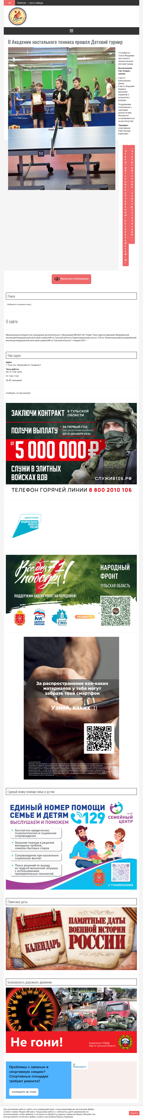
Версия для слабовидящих (74, 279)
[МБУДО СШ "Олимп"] (17, 16)
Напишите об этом (24, 1092)
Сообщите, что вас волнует (18, 393)
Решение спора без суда (29, 2)
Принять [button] (134, 1113)
